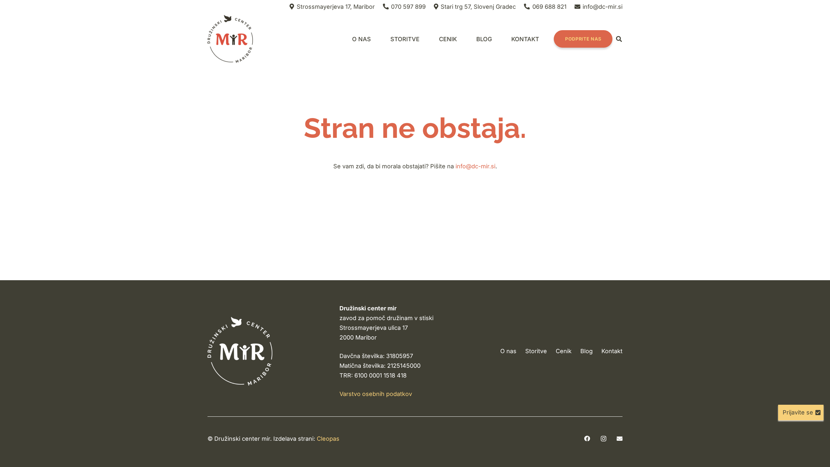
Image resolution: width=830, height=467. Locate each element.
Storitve (536, 351)
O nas (508, 351)
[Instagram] (603, 439)
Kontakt (611, 351)
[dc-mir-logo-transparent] (230, 39)
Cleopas (328, 438)
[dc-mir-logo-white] (240, 351)
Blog (586, 351)
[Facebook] (587, 438)
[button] (424, 38)
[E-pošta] (619, 438)
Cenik (564, 351)
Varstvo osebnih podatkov (375, 393)
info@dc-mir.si (475, 166)
